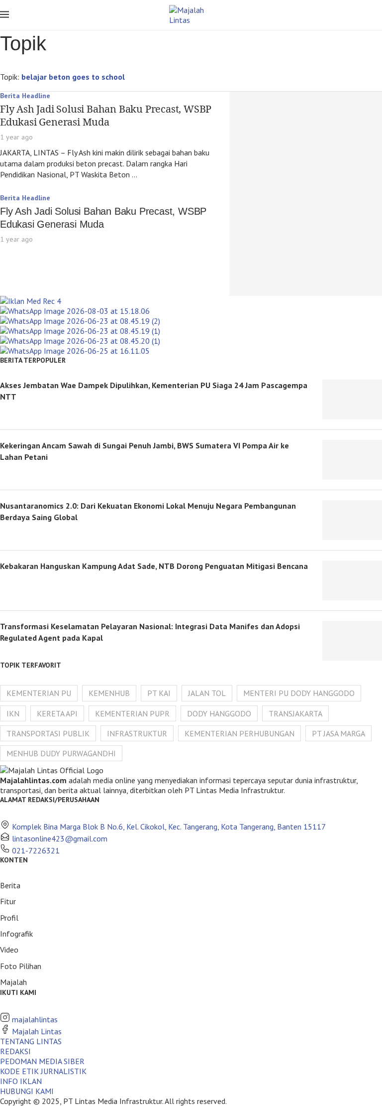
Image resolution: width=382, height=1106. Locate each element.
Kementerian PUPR (132, 713)
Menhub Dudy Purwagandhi (61, 753)
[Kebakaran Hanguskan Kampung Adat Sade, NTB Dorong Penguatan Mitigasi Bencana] (352, 580)
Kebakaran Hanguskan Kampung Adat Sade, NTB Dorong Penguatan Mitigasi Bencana (154, 566)
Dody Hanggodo (219, 713)
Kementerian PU (38, 693)
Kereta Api (57, 713)
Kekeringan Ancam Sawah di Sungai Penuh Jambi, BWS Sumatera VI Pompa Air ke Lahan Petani (144, 450)
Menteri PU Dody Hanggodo (299, 693)
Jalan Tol (207, 693)
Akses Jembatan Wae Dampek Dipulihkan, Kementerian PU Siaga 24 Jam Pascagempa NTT (153, 390)
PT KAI (159, 693)
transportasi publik (48, 733)
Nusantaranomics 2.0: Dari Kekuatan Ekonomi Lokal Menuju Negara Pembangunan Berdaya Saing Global (148, 511)
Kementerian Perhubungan (239, 733)
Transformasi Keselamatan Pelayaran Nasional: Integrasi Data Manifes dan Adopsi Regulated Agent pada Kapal (150, 631)
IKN (12, 713)
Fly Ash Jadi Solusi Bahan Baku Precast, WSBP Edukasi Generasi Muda (105, 115)
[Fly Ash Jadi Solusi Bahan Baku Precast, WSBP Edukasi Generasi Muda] (305, 143)
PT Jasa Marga (338, 733)
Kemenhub (109, 693)
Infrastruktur (137, 733)
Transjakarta (295, 713)
